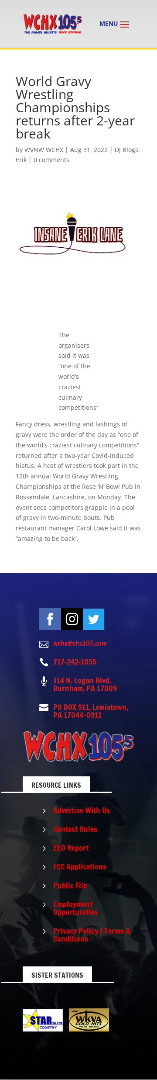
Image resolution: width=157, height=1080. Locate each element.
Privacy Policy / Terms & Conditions (91, 934)
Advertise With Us (81, 810)
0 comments (51, 160)
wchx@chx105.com (80, 643)
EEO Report (71, 847)
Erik (21, 160)
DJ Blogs (126, 149)
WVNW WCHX (43, 149)
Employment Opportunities (75, 907)
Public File (70, 885)
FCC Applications (79, 866)
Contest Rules (75, 828)
